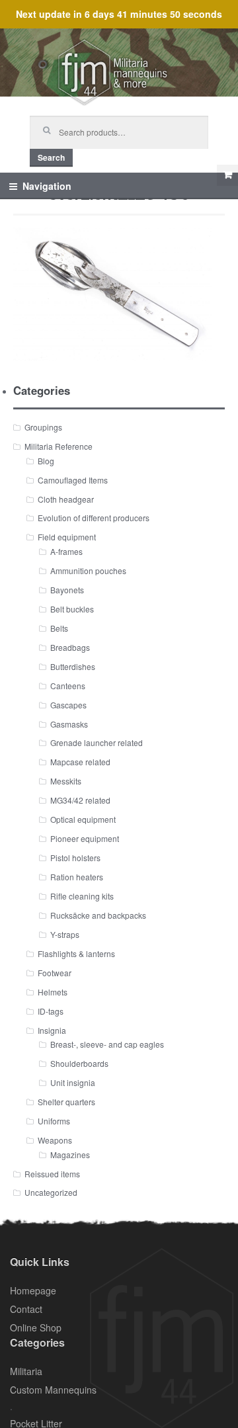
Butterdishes (72, 666)
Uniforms (54, 1120)
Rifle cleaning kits (82, 896)
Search (51, 157)
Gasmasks (69, 724)
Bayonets (67, 589)
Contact (26, 1309)
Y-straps (64, 934)
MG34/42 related (80, 800)
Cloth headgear (66, 499)
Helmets (52, 991)
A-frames (66, 551)
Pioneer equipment (84, 838)
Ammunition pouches (88, 570)
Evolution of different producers (93, 517)
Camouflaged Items (73, 479)
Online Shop (35, 1327)
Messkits (65, 780)
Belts (59, 628)
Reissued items (52, 1173)
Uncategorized (50, 1192)
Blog (46, 460)
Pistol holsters (75, 857)
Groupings (43, 427)
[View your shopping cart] (227, 175)
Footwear (54, 972)
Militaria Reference (58, 446)
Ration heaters (76, 876)
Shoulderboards (79, 1063)
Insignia (52, 1030)
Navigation (46, 185)
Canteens (67, 685)
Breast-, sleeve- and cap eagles (107, 1044)
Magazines (70, 1154)
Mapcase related (80, 761)
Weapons (55, 1140)
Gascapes (68, 704)
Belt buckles (72, 608)
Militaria (26, 1371)
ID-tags (50, 1011)
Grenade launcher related (96, 742)
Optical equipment (83, 819)
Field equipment (67, 536)
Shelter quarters (66, 1101)
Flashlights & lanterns (76, 953)
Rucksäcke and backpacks (98, 915)
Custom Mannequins (53, 1389)
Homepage (33, 1290)
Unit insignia (72, 1082)
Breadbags (70, 647)
